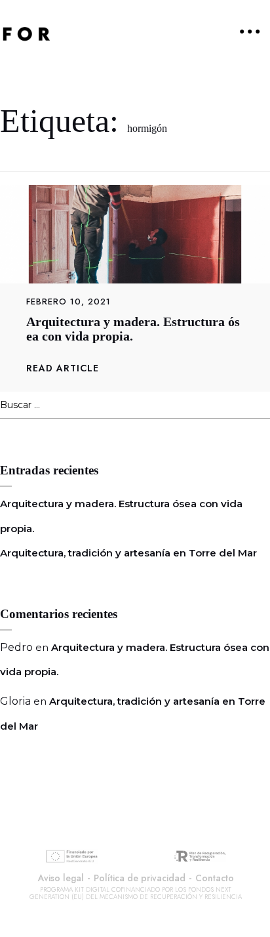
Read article (62, 368)
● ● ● (249, 31)
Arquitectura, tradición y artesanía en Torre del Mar (128, 553)
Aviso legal (61, 878)
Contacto (214, 878)
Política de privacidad (139, 878)
